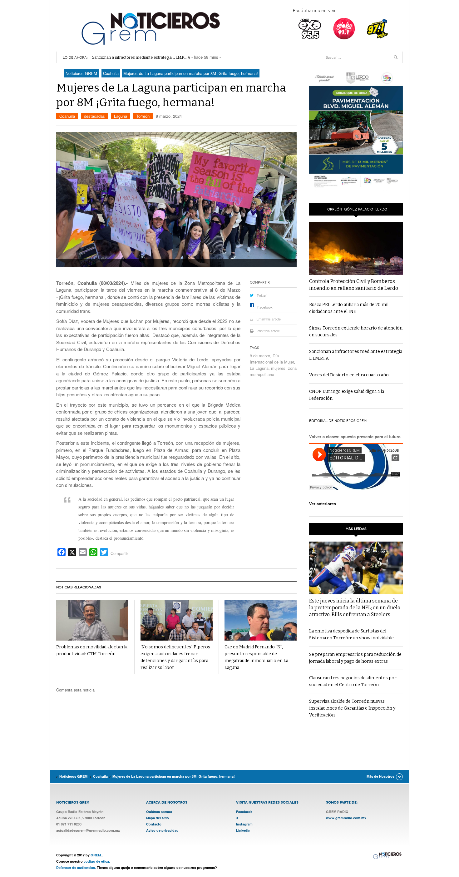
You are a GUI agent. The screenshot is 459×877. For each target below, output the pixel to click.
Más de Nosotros (380, 776)
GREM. (96, 855)
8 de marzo (260, 356)
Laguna (120, 116)
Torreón (143, 116)
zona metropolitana (273, 371)
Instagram (244, 824)
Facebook (265, 307)
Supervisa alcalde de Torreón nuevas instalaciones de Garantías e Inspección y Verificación (352, 708)
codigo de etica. (97, 861)
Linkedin (243, 830)
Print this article (268, 330)
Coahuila (67, 116)
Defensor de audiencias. (76, 867)
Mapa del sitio (157, 817)
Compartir (119, 553)
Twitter (262, 295)
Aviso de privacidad (162, 830)
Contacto (153, 824)
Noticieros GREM (149, 28)
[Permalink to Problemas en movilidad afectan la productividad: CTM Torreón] (92, 620)
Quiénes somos (159, 811)
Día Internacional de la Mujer (272, 359)
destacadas (94, 116)
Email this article (268, 318)
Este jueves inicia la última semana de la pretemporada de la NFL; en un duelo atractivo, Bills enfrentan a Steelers (354, 607)
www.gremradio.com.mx (346, 817)
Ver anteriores (322, 504)
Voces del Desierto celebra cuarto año (127, 57)
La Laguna (259, 368)
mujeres (278, 368)
